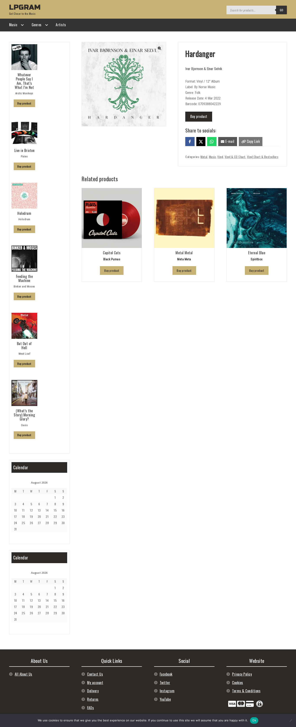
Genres (37, 24)
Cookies (237, 682)
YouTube (165, 699)
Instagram (167, 690)
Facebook (166, 674)
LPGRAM (25, 7)
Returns (93, 699)
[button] (159, 48)
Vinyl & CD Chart (235, 156)
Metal (203, 156)
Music (13, 24)
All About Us (23, 674)
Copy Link (253, 141)
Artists (61, 24)
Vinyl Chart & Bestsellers (262, 156)
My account (95, 682)
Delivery (93, 690)
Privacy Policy (242, 674)
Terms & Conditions (246, 690)
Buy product (198, 116)
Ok (254, 720)
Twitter (165, 682)
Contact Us (95, 674)
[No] (290, 720)
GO (281, 10)
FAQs (90, 707)
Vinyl (220, 156)
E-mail (229, 141)
